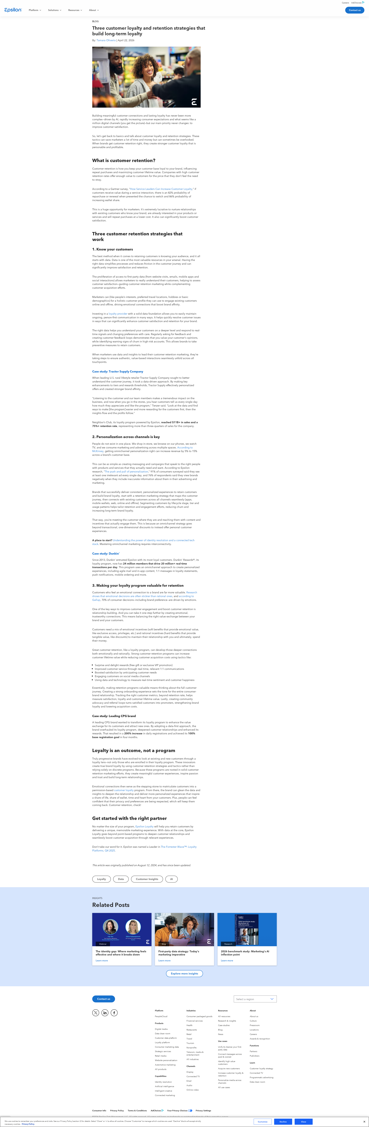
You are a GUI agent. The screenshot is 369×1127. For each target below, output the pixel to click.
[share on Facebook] (114, 1012)
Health (189, 1025)
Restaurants (192, 1029)
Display (190, 1071)
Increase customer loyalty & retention (230, 1074)
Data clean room (162, 1033)
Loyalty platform (162, 1042)
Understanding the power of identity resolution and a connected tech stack (143, 542)
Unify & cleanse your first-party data (230, 1048)
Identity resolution (163, 1081)
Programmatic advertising (261, 1077)
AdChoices (156, 1110)
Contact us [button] (355, 10)
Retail (189, 1034)
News (220, 1034)
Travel (189, 1038)
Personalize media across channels (229, 1081)
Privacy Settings (203, 1110)
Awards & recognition (260, 1038)
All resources (224, 1016)
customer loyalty (124, 790)
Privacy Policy (117, 1110)
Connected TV (193, 1076)
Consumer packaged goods (199, 1016)
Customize (263, 1121)
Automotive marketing (165, 1064)
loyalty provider (118, 313)
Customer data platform (166, 1037)
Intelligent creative (163, 1090)
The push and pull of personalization (126, 471)
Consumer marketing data (167, 1046)
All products (160, 1069)
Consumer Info (99, 1110)
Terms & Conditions (137, 1110)
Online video (193, 1089)
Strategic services (163, 1051)
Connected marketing (165, 1095)
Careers (253, 1034)
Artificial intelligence (164, 1086)
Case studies (224, 1025)
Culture (253, 1020)
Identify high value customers (226, 1062)
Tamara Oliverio (106, 40)
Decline (283, 1121)
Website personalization (166, 1060)
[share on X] (95, 1012)
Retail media (160, 1055)
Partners (253, 1051)
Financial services (195, 1020)
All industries (193, 1059)
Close (303, 1121)
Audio (189, 1085)
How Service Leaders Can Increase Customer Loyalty (161, 189)
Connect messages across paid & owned (230, 1055)
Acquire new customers (229, 1068)
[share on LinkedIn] (104, 1012)
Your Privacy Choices (177, 1110)
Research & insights (227, 1020)
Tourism (190, 1043)
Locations (254, 1029)
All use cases (224, 1087)
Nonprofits (191, 1047)
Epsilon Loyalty (144, 826)
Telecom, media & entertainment (195, 1053)
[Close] (364, 1122)
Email (189, 1080)
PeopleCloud (161, 1016)
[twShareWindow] (207, 60)
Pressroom (255, 1025)
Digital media (161, 1028)
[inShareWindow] (207, 69)
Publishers (254, 1055)
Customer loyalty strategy (261, 1068)
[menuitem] (35, 10)
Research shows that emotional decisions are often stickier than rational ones (144, 594)
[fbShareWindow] (207, 50)
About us (254, 1016)
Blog (220, 1029)
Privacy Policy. (28, 1124)
